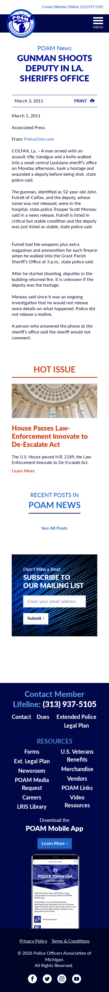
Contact (21, 717)
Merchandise (77, 769)
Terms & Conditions (70, 941)
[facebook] (32, 981)
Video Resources (77, 801)
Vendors (77, 778)
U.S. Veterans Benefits (77, 755)
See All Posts (54, 528)
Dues (43, 717)
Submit (34, 618)
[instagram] (61, 981)
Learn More (23, 470)
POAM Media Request (32, 784)
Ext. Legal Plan (32, 761)
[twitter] (47, 981)
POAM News (54, 48)
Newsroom (31, 770)
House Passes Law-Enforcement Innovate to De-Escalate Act (50, 436)
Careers (31, 797)
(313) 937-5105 (91, 6)
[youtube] (76, 981)
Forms (31, 751)
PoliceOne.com (39, 139)
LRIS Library (32, 806)
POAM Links (77, 788)
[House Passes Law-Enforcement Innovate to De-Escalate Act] (55, 401)
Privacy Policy (33, 941)
